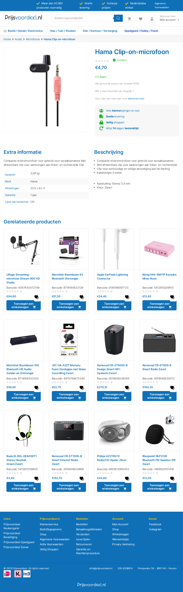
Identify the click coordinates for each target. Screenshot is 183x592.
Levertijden (83, 539)
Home (7, 39)
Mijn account (167, 19)
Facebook (155, 524)
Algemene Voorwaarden (55, 539)
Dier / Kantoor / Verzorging (100, 30)
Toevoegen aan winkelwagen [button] (22, 305)
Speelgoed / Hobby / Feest (141, 30)
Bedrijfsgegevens (51, 529)
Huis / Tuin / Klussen (63, 30)
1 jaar (33, 195)
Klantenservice (49, 524)
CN (32, 201)
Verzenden (83, 534)
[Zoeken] (118, 18)
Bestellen (82, 524)
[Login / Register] (151, 19)
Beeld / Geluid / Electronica (25, 30)
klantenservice (136, 98)
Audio (18, 39)
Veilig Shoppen (49, 549)
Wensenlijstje (120, 539)
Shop (43, 534)
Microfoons (33, 39)
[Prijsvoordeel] (23, 19)
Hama (33, 181)
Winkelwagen (120, 534)
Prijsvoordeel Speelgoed (19, 542)
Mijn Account (120, 524)
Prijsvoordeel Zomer (16, 547)
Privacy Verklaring (123, 544)
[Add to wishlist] (37, 298)
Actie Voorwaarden (51, 544)
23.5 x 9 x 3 (37, 188)
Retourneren (84, 544)
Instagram (155, 529)
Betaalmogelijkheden (89, 529)
